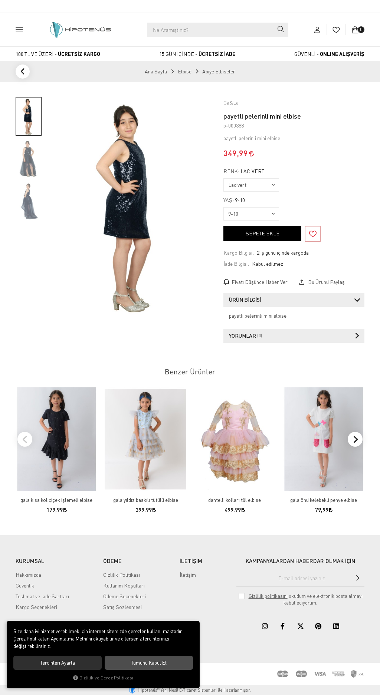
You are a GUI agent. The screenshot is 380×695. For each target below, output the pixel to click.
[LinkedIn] (336, 626)
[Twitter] (301, 626)
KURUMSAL (30, 560)
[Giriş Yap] (317, 29)
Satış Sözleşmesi (122, 607)
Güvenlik (25, 585)
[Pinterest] (318, 626)
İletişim (188, 575)
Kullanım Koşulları (124, 585)
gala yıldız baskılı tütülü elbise (145, 500)
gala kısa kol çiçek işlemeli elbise (56, 500)
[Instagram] (265, 626)
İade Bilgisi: (236, 264)
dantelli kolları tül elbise (234, 500)
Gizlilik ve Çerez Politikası (106, 678)
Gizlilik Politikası (121, 575)
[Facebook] (283, 626)
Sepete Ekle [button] (262, 233)
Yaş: (234, 200)
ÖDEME (112, 560)
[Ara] (280, 30)
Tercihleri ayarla (57, 663)
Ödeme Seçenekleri (124, 596)
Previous (24, 439)
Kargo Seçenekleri (36, 607)
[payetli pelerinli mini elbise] (130, 206)
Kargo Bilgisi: (238, 252)
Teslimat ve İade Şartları (42, 596)
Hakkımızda (28, 575)
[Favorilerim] (336, 29)
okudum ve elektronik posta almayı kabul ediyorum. (306, 599)
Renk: (243, 171)
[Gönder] (357, 578)
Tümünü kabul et (149, 663)
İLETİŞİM (191, 560)
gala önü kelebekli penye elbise (323, 500)
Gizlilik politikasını (268, 596)
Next (355, 439)
